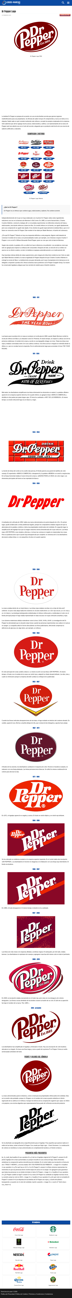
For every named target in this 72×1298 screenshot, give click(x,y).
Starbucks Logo (53, 1235)
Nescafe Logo (18, 1260)
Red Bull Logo (18, 1272)
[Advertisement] (36, 74)
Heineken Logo (53, 1247)
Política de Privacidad (7, 1294)
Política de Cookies (22, 1294)
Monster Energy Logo (18, 1247)
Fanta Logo (53, 1272)
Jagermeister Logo (53, 1285)
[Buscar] (63, 3)
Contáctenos (49, 1294)
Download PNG (64, 15)
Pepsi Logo (53, 1260)
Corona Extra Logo (19, 1285)
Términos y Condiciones (36, 1294)
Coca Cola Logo (19, 1235)
